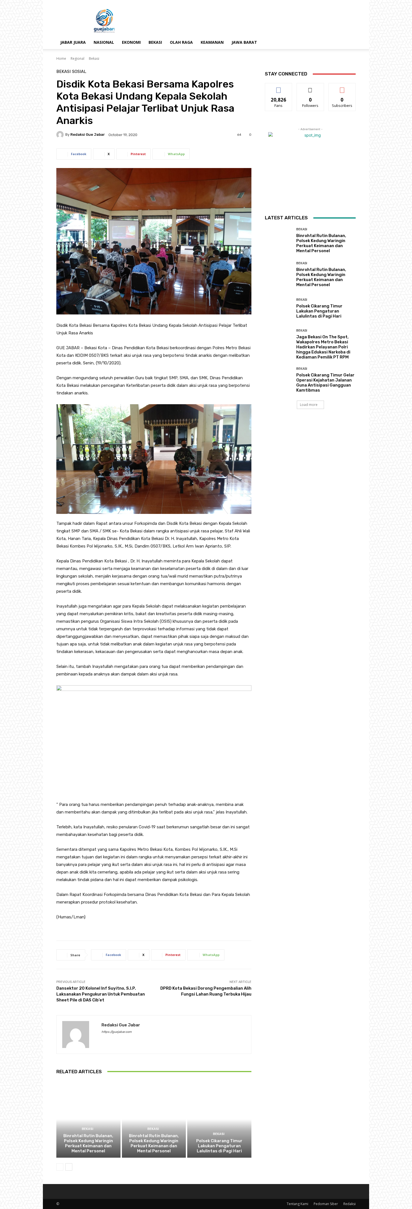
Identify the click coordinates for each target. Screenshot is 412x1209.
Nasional (104, 42)
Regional (77, 58)
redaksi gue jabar (87, 134)
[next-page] (68, 1167)
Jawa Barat (244, 42)
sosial (79, 72)
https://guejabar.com (116, 1031)
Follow (310, 87)
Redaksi (349, 1203)
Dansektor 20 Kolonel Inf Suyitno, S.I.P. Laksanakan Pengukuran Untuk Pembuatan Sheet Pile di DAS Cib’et (100, 994)
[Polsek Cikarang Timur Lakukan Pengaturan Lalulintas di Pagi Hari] (219, 1119)
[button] (349, 42)
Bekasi (155, 42)
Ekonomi (131, 42)
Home (61, 58)
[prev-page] (59, 1167)
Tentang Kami (297, 1203)
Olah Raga (181, 42)
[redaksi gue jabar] (60, 134)
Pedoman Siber (326, 1203)
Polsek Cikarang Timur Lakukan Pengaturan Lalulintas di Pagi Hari (219, 1145)
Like (279, 87)
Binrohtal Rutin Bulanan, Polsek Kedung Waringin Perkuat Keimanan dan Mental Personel (88, 1143)
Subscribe (342, 87)
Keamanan (212, 42)
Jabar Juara (73, 42)
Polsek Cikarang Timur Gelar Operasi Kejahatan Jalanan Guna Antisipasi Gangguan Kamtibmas (325, 383)
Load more (309, 404)
